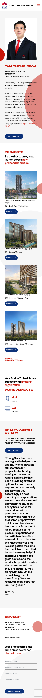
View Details (11, 212)
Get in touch (14, 136)
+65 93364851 (13, 638)
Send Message (14, 691)
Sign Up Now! (14, 450)
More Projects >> (14, 359)
